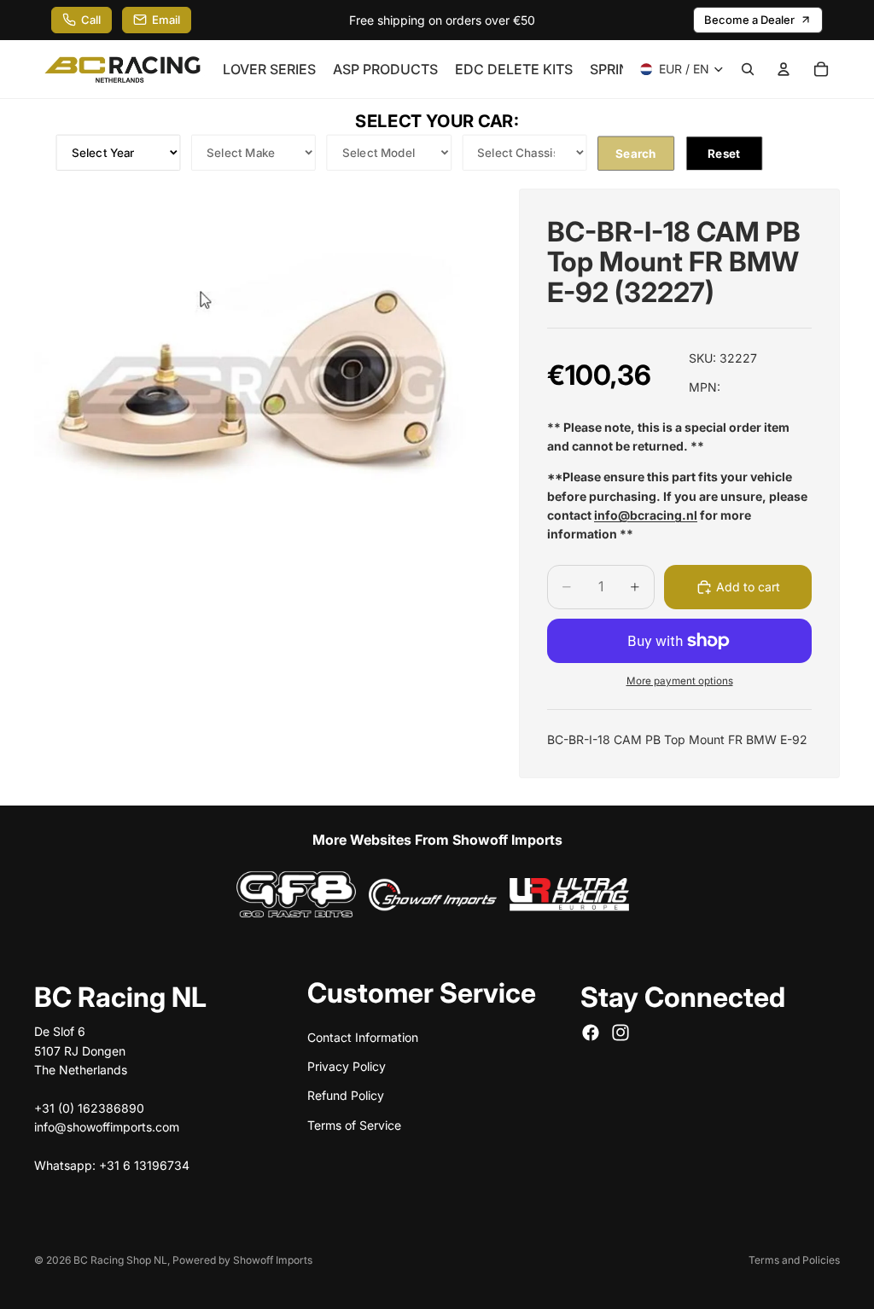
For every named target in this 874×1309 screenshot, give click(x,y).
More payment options (679, 681)
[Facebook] (590, 1032)
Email (166, 19)
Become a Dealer (749, 19)
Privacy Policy (346, 1065)
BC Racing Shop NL (120, 1260)
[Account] (783, 69)
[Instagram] (620, 1032)
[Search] (747, 69)
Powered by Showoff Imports (242, 1260)
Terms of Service (354, 1124)
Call (91, 19)
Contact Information (362, 1036)
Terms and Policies (794, 1260)
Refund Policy (345, 1095)
